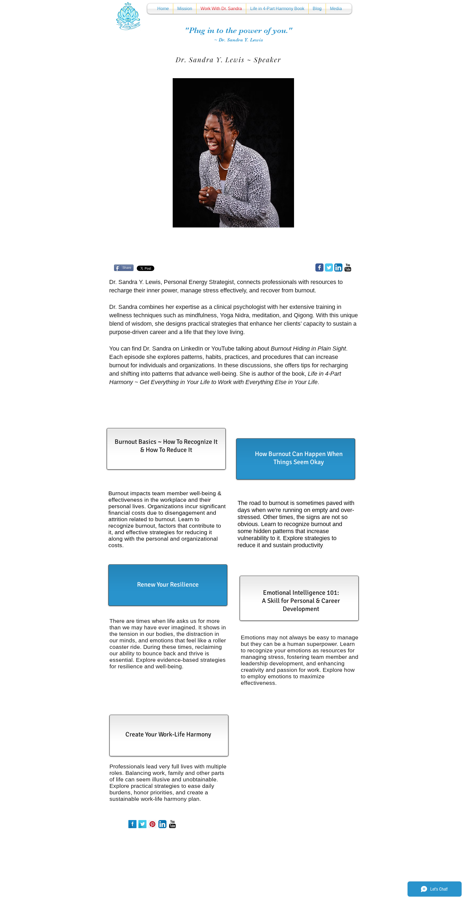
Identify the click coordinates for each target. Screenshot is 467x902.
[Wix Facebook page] (319, 267)
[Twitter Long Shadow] (142, 824)
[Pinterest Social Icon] (152, 824)
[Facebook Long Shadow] (132, 824)
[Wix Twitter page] (329, 267)
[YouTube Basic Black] (348, 267)
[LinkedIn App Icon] (338, 267)
